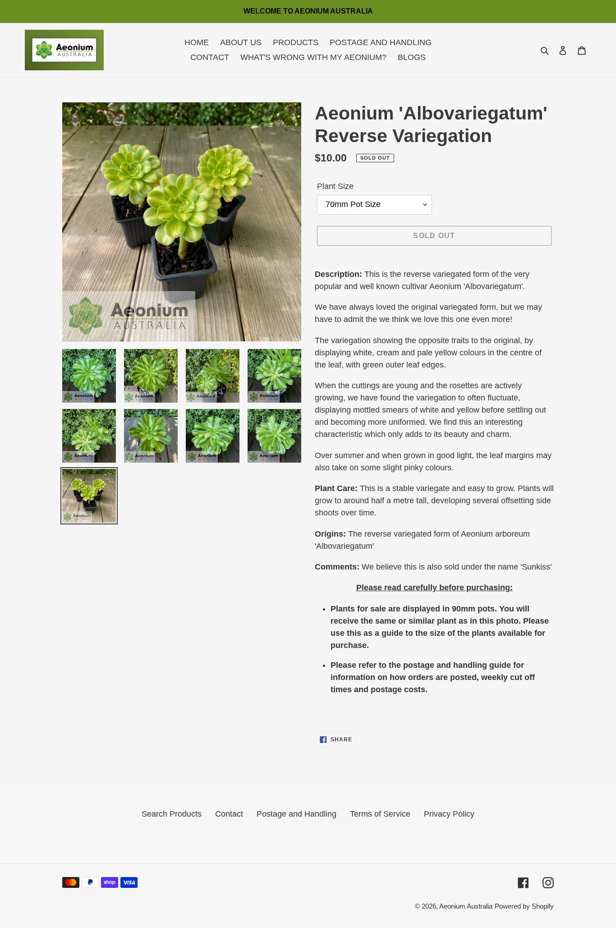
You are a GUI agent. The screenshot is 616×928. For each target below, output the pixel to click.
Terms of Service (380, 813)
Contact (229, 813)
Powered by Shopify (524, 906)
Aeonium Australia (465, 906)
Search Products (172, 813)
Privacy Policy (449, 813)
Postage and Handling (296, 813)
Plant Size (335, 186)
